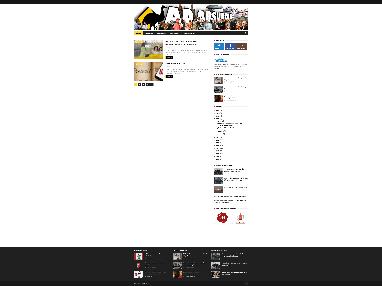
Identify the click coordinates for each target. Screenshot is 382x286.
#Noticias (139, 42)
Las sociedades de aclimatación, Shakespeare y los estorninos (235, 88)
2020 (218, 140)
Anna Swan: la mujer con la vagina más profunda (234, 170)
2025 (218, 113)
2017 (217, 148)
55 (148, 84)
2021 (217, 137)
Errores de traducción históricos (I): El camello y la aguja (236, 179)
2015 (217, 154)
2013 (217, 159)
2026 (218, 111)
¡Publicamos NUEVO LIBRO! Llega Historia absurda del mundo (155, 273)
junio (220, 121)
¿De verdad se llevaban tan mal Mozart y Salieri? (234, 97)
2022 (218, 119)
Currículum (161, 33)
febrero (221, 131)
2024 (218, 116)
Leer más (169, 57)
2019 (217, 143)
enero (220, 134)
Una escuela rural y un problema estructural (230, 196)
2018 (217, 145)
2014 (218, 156)
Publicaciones (189, 33)
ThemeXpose (145, 283)
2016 (217, 151)
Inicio (138, 33)
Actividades (174, 33)
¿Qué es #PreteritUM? (175, 63)
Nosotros (149, 33)
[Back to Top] (246, 283)
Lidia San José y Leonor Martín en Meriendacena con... (229, 124)
